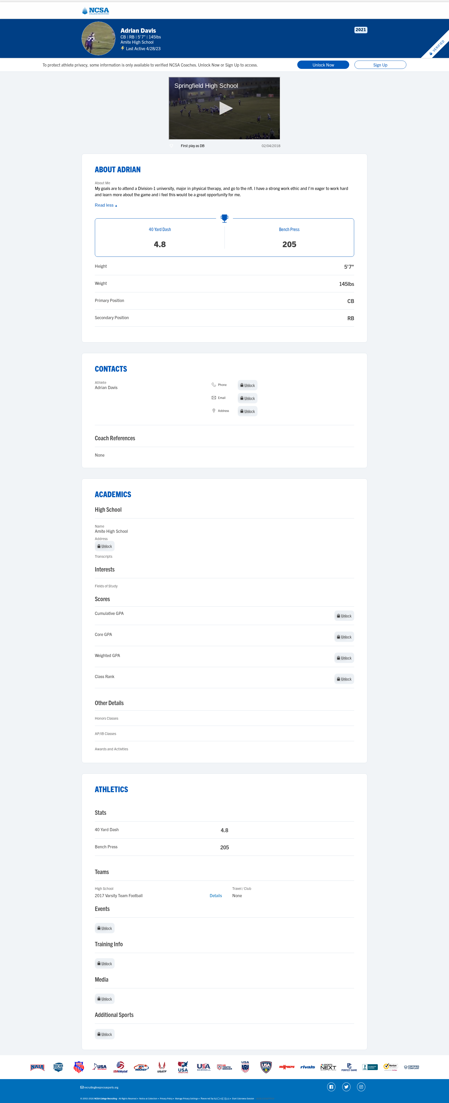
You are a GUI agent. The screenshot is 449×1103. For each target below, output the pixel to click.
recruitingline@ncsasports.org (101, 1087)
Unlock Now (323, 64)
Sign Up (380, 64)
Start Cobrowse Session (243, 1098)
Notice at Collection (148, 1098)
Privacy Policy (166, 1098)
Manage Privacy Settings (186, 1098)
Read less (106, 205)
